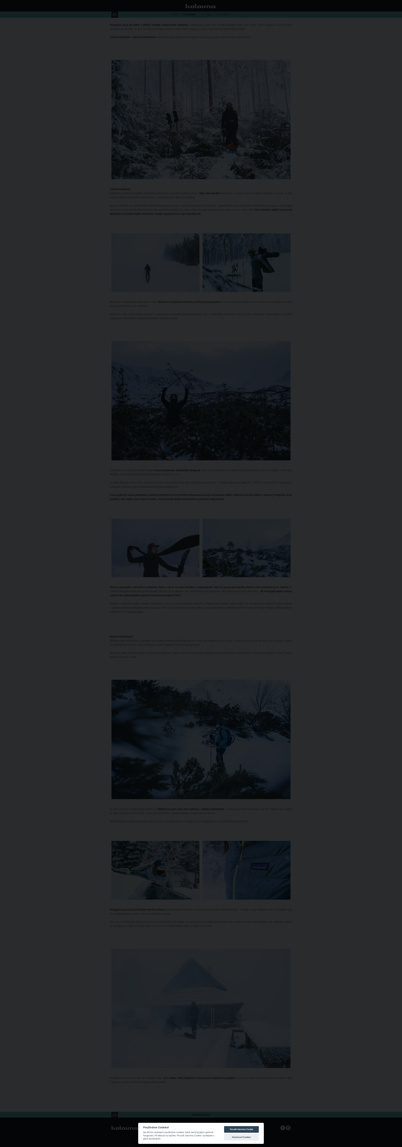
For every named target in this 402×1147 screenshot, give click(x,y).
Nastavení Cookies (241, 1137)
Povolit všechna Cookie (241, 1129)
